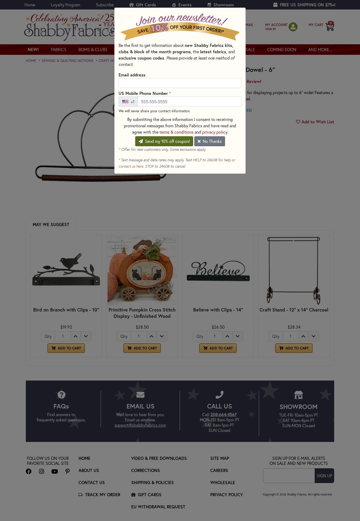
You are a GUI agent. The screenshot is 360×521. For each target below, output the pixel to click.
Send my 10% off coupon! (167, 141)
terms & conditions (176, 132)
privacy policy (214, 132)
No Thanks (212, 141)
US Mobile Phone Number (145, 93)
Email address (132, 74)
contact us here (131, 166)
